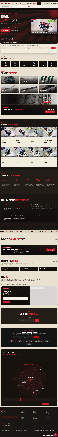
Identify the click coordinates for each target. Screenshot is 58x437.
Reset (53, 47)
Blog (52, 3)
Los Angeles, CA (7, 430)
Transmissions (18, 3)
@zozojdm (55, 261)
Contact (47, 412)
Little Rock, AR (42, 430)
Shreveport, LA (36, 430)
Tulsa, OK (32, 430)
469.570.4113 (3, 423)
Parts (35, 3)
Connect (54, 3)
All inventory (54, 59)
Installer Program (48, 413)
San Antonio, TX (17, 430)
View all (55, 73)
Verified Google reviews (53, 239)
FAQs (34, 411)
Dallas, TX (2, 430)
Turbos (28, 3)
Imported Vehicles (48, 416)
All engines (55, 125)
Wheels (31, 3)
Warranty (34, 413)
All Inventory (22, 418)
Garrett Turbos (22, 413)
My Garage (47, 417)
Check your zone (45, 403)
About (46, 411)
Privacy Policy (35, 418)
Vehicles (43, 3)
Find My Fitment (5, 30)
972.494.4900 (3, 425)
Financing (34, 417)
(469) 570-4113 (29, 333)
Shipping (34, 412)
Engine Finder (24, 3)
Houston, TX (12, 430)
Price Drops (40, 3)
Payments (34, 416)
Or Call (42, 337)
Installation (48, 3)
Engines (13, 3)
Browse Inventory (14, 30)
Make (3, 47)
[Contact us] (55, 434)
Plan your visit (52, 403)
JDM (7, 3)
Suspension (22, 417)
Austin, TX (22, 430)
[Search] (29, 6)
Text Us (36, 337)
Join (36, 320)
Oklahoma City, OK (27, 430)
